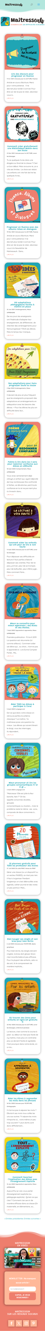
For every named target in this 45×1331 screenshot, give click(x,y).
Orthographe (11, 1106)
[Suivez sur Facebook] (11, 1323)
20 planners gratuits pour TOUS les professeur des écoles (22, 865)
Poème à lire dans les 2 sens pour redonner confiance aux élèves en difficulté (23, 464)
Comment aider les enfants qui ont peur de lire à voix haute (22, 545)
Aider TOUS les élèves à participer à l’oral (22, 705)
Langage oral (20, 709)
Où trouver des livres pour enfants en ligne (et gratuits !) (22, 1020)
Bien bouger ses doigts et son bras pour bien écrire (22, 940)
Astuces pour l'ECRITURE (23, 944)
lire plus (10, 98)
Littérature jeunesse (22, 1028)
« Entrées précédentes (13, 1218)
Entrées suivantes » (32, 1218)
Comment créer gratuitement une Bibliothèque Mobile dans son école (22, 148)
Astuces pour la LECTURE (23, 79)
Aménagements (21, 309)
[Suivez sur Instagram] (26, 1323)
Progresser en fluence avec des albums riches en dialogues (22, 228)
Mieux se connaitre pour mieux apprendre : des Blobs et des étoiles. (22, 626)
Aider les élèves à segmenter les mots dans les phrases (22, 1100)
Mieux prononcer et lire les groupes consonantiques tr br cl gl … (22, 785)
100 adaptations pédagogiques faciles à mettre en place (22, 305)
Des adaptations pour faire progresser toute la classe (22, 384)
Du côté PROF (20, 868)
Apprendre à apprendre (24, 630)
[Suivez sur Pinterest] (33, 1323)
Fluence (35, 79)
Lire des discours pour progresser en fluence (22, 75)
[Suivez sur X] (19, 1323)
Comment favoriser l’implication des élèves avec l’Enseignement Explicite (22, 1179)
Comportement (21, 469)
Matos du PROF (30, 868)
